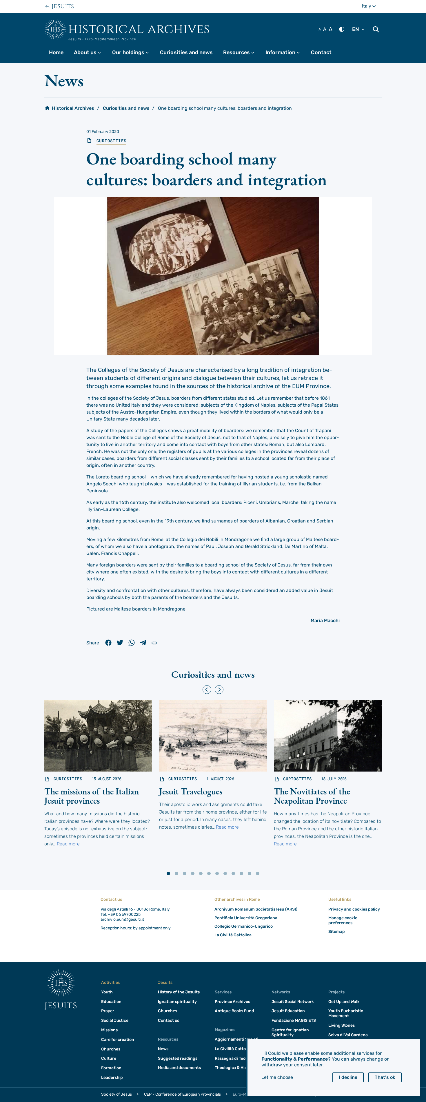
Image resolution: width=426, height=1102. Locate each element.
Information (285, 52)
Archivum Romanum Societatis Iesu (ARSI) (255, 909)
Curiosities (111, 140)
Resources (241, 52)
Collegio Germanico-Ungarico (243, 926)
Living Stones (341, 1025)
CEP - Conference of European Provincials (182, 1094)
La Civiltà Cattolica (233, 935)
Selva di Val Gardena (348, 1034)
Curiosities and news (186, 52)
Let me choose (277, 1077)
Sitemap (336, 931)
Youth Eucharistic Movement (345, 1013)
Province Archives (232, 1001)
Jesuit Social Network (293, 1001)
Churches (110, 1049)
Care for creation (117, 1039)
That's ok (385, 1077)
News (163, 1048)
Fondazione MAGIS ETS (294, 1020)
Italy (372, 6)
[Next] (219, 689)
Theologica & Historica (236, 1067)
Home (56, 52)
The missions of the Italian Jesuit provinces (91, 796)
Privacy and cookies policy (354, 909)
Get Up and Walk (344, 1001)
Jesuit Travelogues (190, 791)
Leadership (112, 1077)
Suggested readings (177, 1058)
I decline (348, 1077)
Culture (108, 1058)
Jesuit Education (288, 1010)
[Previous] (207, 689)
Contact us (168, 1020)
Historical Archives (139, 29)
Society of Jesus (116, 1094)
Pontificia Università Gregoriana (245, 917)
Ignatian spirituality (177, 1001)
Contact (321, 52)
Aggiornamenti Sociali (236, 1039)
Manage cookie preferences (342, 920)
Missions (109, 1030)
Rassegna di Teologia (235, 1058)
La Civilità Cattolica (234, 1048)
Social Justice (114, 1020)
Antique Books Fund (234, 1010)
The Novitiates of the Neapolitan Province (312, 796)
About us (90, 52)
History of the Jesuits (179, 992)
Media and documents (179, 1067)
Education (111, 1001)
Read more (68, 844)
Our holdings (133, 52)
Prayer (107, 1010)
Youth (107, 992)
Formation (111, 1068)
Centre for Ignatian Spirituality (290, 1032)
